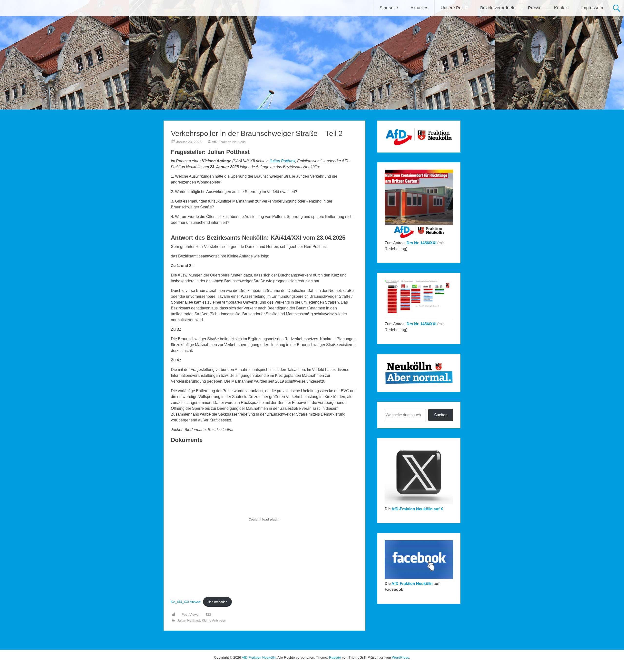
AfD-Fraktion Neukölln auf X (417, 509)
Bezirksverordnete (498, 7)
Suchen (441, 415)
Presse (535, 7)
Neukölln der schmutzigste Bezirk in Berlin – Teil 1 (209, 643)
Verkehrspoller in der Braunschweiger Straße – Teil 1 (317, 643)
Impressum (592, 7)
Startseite (389, 7)
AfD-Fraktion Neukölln (229, 142)
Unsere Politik (454, 7)
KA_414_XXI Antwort (186, 602)
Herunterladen (217, 602)
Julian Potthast (282, 161)
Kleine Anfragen (214, 620)
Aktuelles (419, 7)
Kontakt (561, 7)
